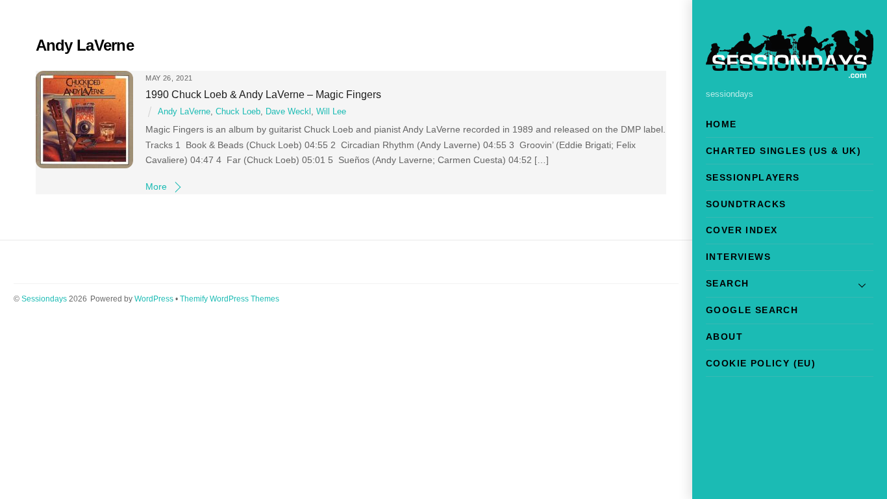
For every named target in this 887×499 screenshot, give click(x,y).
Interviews (738, 256)
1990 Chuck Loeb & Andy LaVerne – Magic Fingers (263, 94)
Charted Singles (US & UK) (783, 151)
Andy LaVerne (184, 111)
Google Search (752, 310)
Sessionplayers (753, 177)
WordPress (153, 298)
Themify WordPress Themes (229, 298)
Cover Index (741, 230)
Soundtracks (746, 204)
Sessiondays (44, 298)
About (724, 336)
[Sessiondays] (789, 72)
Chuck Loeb (238, 111)
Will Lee (331, 111)
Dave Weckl (288, 111)
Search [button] (727, 283)
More (156, 186)
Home (721, 124)
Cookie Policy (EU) (761, 363)
